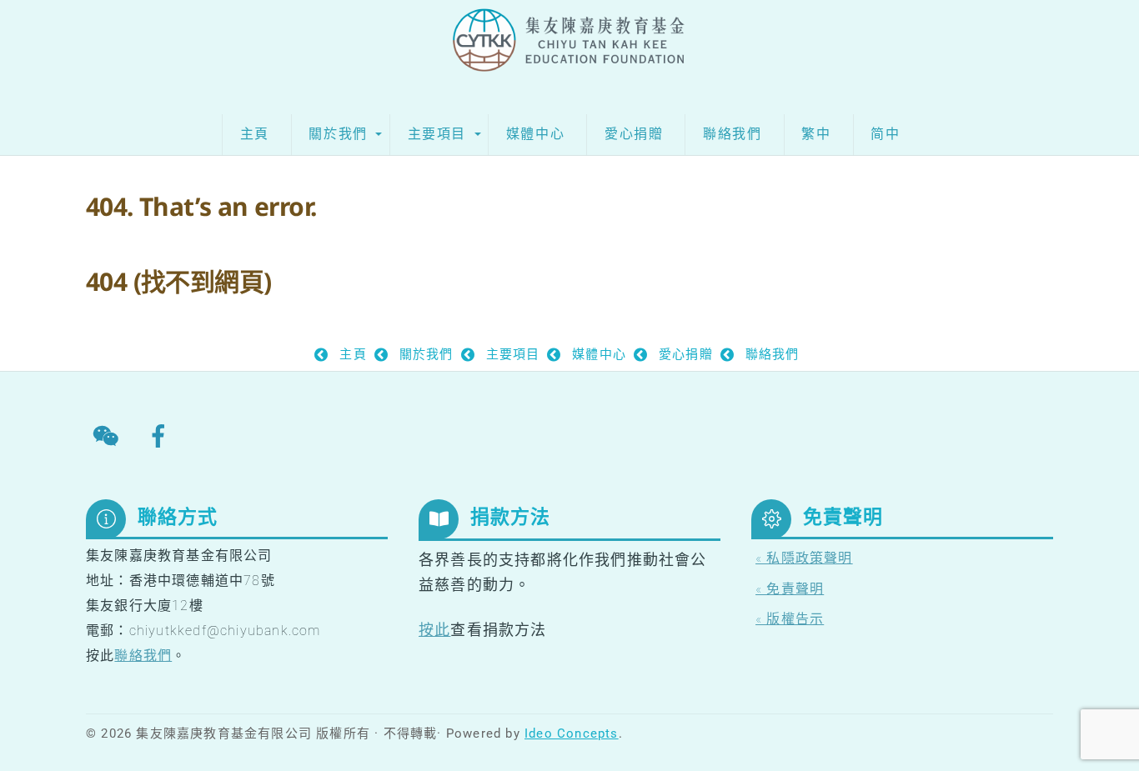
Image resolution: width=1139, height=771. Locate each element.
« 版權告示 (789, 619)
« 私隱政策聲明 (804, 558)
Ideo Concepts (571, 733)
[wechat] (109, 436)
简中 (885, 134)
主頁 (254, 134)
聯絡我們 (732, 134)
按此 (434, 629)
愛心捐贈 (634, 134)
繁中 (815, 134)
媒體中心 (535, 134)
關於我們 (338, 134)
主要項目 (437, 134)
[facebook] (161, 436)
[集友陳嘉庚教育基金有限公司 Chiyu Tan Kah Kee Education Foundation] (570, 52)
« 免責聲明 (789, 589)
